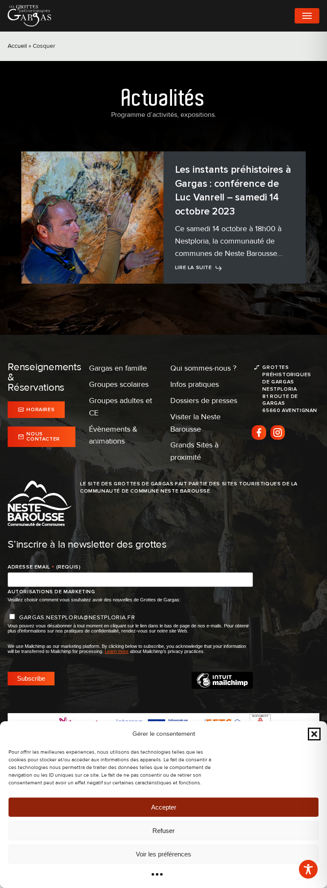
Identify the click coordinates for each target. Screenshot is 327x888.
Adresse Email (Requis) (44, 567)
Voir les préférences (163, 854)
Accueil (17, 45)
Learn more (117, 651)
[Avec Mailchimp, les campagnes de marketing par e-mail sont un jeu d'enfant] (222, 686)
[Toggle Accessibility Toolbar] (308, 869)
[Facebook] (259, 432)
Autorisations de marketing (51, 592)
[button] (314, 734)
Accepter (163, 807)
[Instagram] (277, 432)
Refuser (163, 830)
